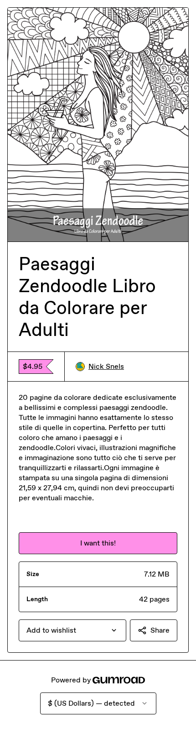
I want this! (98, 543)
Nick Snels (106, 366)
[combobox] (72, 630)
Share (160, 630)
